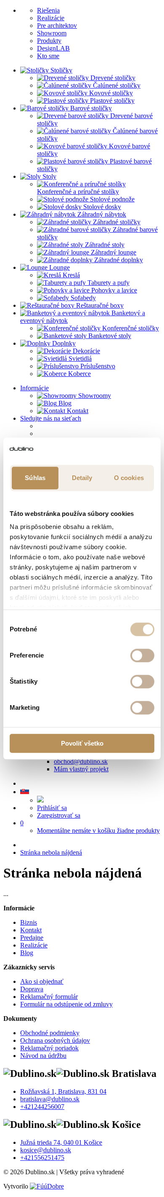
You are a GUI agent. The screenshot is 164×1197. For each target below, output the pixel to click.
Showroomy (94, 395)
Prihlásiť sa (52, 807)
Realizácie (50, 17)
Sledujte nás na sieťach (50, 418)
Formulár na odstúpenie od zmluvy (66, 1004)
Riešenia (48, 10)
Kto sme (48, 55)
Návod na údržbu (43, 1055)
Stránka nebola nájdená (51, 852)
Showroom (51, 33)
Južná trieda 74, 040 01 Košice (61, 1142)
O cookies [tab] (129, 477)
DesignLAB (53, 48)
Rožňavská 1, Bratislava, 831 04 (63, 1091)
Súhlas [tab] (35, 477)
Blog (64, 403)
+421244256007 (42, 1106)
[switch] (142, 655)
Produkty (49, 40)
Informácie (34, 388)
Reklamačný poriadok (49, 1048)
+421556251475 (42, 1157)
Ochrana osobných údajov (55, 1040)
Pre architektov (57, 25)
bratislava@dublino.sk (49, 1099)
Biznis (28, 922)
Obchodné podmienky (49, 1032)
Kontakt (76, 410)
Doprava (31, 989)
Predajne (31, 937)
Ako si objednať (41, 981)
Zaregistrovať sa (58, 815)
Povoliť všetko (82, 743)
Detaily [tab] (82, 477)
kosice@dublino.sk (45, 1150)
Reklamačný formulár (49, 996)
